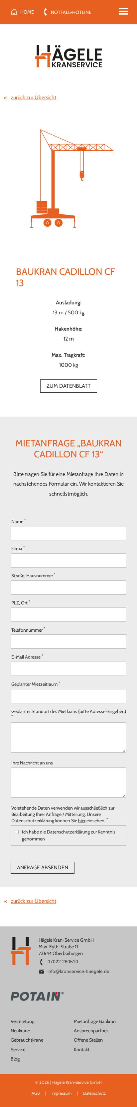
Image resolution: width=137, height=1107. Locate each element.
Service (18, 1050)
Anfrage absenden (42, 867)
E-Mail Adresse (27, 657)
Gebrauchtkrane (27, 1040)
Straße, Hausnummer (33, 575)
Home (27, 12)
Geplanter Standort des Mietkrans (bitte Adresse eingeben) (68, 713)
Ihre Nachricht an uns (32, 763)
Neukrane (20, 1031)
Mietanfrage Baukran (95, 1021)
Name (18, 521)
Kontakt (81, 1050)
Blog (15, 1059)
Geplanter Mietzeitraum (35, 684)
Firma (18, 548)
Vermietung (22, 1021)
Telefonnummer (28, 629)
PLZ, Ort (20, 602)
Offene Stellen (88, 1040)
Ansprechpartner (91, 1031)
